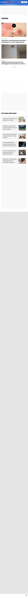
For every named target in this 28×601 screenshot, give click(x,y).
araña (4, 18)
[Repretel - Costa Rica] (6, 2)
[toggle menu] (1, 2)
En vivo (24, 2)
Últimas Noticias (9, 113)
